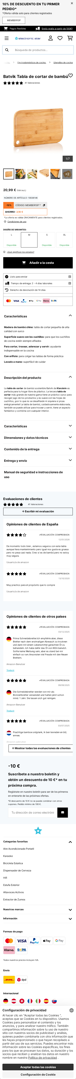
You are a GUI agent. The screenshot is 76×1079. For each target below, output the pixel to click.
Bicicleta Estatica (13, 863)
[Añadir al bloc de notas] (70, 75)
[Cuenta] (50, 38)
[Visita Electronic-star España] (46, 1001)
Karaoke (8, 855)
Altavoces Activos (13, 892)
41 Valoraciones (32, 83)
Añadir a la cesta (41, 263)
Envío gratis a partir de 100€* (57, 28)
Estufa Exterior (11, 884)
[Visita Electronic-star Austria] (13, 1001)
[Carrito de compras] (70, 38)
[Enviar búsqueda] (7, 50)
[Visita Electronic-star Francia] (30, 1001)
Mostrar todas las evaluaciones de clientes (42, 748)
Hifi (5, 877)
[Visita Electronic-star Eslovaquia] (54, 1001)
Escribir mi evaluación (39, 511)
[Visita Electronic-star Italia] (38, 1001)
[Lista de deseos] (60, 38)
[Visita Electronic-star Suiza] (21, 1001)
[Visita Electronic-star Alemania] (5, 1001)
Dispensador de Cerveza (17, 870)
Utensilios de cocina (63, 62)
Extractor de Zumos (14, 899)
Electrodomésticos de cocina (31, 62)
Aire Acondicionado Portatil (18, 848)
